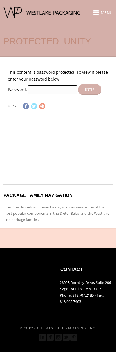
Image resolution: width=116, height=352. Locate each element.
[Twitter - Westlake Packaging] (66, 337)
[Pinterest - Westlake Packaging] (73, 337)
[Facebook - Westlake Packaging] (50, 337)
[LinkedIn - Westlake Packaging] (42, 337)
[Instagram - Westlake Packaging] (58, 337)
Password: (18, 89)
